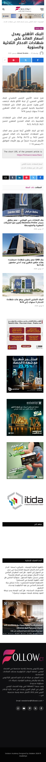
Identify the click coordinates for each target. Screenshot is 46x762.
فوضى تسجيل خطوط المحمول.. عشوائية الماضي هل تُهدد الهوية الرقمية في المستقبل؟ (23, 579)
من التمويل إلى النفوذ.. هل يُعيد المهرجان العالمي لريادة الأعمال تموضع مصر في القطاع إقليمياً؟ (24, 574)
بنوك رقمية (39, 28)
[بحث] (3, 9)
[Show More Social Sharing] (4, 60)
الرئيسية (41, 21)
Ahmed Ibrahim (22, 53)
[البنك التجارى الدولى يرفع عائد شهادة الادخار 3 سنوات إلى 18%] (23, 284)
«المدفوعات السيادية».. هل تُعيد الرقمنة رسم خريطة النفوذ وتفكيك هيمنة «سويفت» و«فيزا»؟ (23, 592)
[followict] (23, 9)
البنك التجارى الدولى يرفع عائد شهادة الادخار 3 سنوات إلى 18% (25, 301)
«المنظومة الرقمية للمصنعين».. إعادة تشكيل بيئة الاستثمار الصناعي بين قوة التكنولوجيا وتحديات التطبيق (24, 585)
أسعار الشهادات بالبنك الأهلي (32, 164)
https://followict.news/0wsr (29, 155)
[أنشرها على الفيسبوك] (38, 60)
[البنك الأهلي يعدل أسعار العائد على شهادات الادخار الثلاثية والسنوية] (23, 78)
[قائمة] (42, 9)
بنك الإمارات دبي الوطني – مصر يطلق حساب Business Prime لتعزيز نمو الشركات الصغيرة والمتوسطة (24, 222)
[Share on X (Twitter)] (25, 60)
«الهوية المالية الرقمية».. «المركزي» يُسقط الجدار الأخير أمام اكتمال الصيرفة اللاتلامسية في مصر (24, 569)
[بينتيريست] (13, 60)
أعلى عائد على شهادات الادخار (31, 167)
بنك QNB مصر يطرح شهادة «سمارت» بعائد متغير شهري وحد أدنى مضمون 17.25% (26, 262)
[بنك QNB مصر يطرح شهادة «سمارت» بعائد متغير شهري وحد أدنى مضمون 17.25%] (23, 244)
